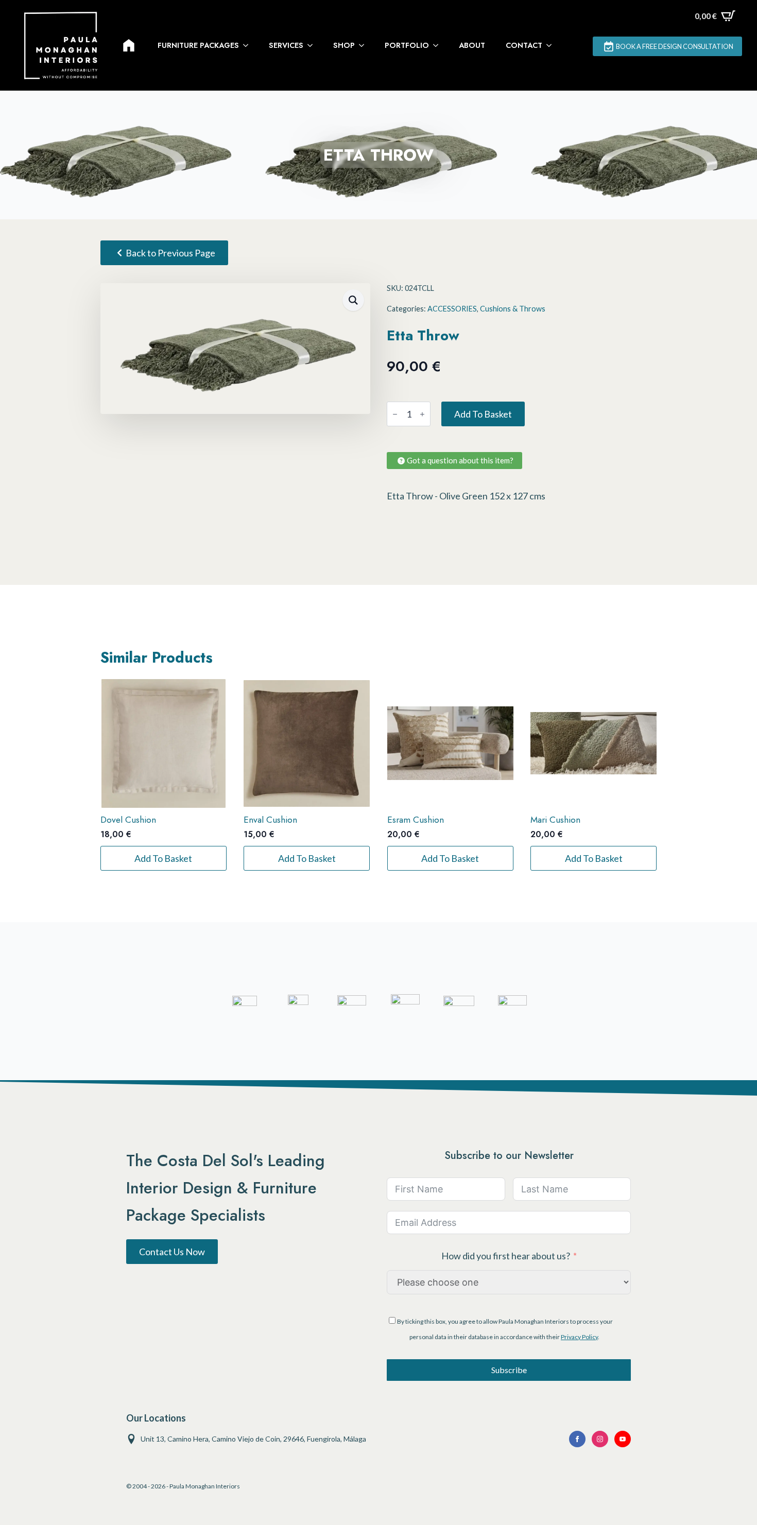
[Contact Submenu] (552, 45)
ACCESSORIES (452, 308)
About (472, 45)
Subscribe (509, 1370)
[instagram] (600, 1439)
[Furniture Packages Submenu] (249, 45)
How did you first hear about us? (505, 1255)
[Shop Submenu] (364, 45)
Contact (524, 45)
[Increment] (422, 414)
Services (286, 45)
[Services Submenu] (313, 45)
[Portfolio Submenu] (439, 45)
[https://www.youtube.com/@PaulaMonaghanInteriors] (577, 1439)
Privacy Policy (579, 1337)
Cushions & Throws (512, 308)
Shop (344, 45)
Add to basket (483, 414)
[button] (353, 300)
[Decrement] (395, 414)
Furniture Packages (198, 45)
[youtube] (622, 1439)
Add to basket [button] (163, 858)
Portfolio (407, 45)
